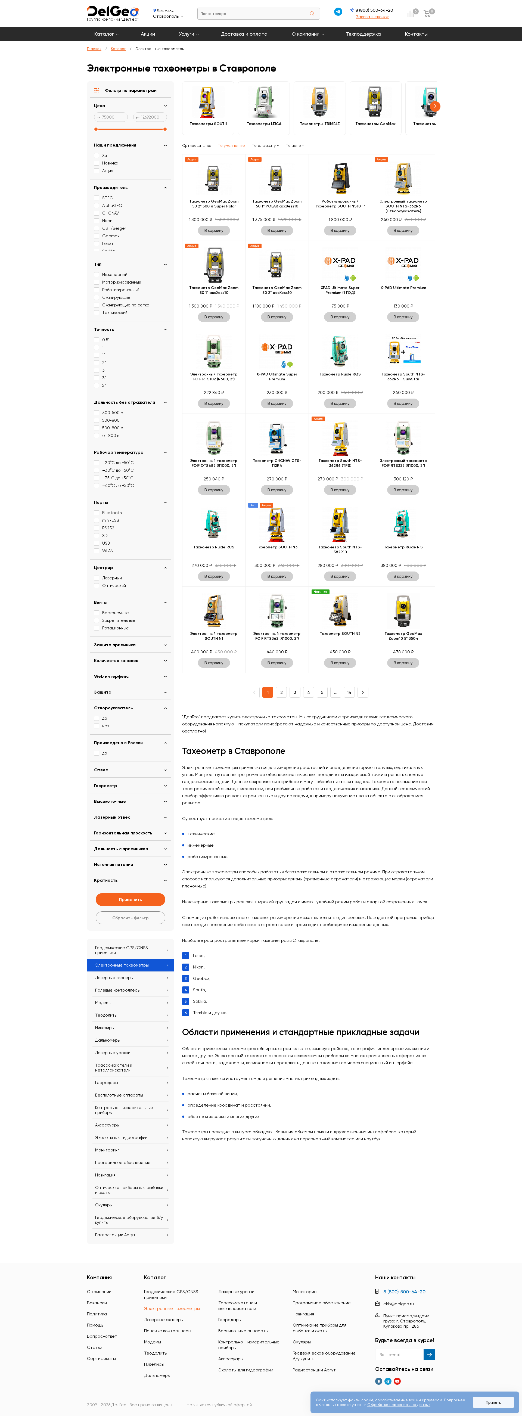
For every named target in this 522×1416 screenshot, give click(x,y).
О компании (305, 34)
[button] (435, 106)
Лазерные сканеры (114, 977)
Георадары (106, 1082)
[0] (410, 13)
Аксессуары (107, 1125)
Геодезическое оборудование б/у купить (129, 1220)
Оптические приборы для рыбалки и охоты (129, 1190)
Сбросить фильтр (130, 917)
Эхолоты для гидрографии (121, 1137)
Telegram (387, 1381)
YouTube (397, 1381)
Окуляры (104, 1205)
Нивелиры (104, 1027)
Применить (130, 899)
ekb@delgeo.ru (398, 1303)
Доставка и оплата (244, 34)
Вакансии (97, 1302)
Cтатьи (94, 1347)
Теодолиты (106, 1015)
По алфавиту (264, 145)
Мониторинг (107, 1150)
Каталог (104, 34)
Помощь (95, 1325)
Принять (493, 1402)
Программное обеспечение (123, 1162)
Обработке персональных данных (398, 1404)
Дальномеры (107, 1040)
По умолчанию (231, 145)
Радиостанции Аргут (115, 1234)
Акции (148, 34)
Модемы (103, 1002)
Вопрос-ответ (102, 1336)
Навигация (105, 1175)
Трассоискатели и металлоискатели (113, 1068)
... (335, 692)
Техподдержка (363, 34)
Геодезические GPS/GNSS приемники (121, 950)
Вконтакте (378, 1381)
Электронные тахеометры (122, 965)
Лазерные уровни (112, 1052)
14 (349, 692)
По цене (293, 145)
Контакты (416, 34)
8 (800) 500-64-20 (374, 10)
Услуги (186, 34)
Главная (94, 48)
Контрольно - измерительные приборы (124, 1110)
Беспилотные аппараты (119, 1095)
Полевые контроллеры (117, 990)
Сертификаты (101, 1358)
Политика (97, 1313)
